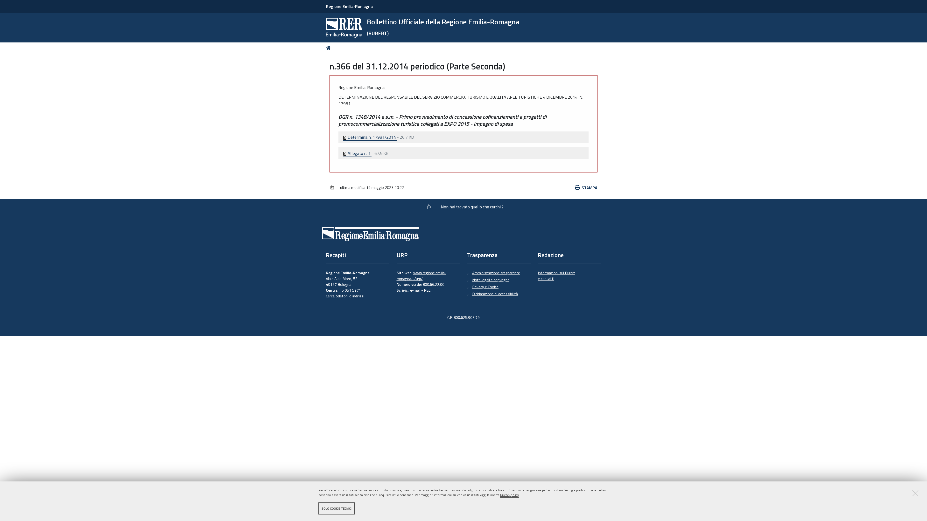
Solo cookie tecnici (336, 508)
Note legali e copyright (490, 280)
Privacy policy (509, 495)
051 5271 (353, 290)
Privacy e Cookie (485, 287)
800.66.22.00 (433, 284)
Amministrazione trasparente (496, 273)
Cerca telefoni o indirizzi (345, 296)
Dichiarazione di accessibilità (495, 294)
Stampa (589, 188)
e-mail (415, 290)
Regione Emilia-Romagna (349, 6)
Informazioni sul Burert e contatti (556, 275)
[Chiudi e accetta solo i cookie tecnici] (915, 493)
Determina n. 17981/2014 (372, 137)
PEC (427, 290)
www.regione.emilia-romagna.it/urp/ (421, 275)
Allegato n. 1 (359, 153)
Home (329, 48)
